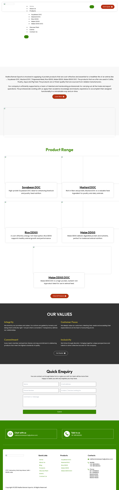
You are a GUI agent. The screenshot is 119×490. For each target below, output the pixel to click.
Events (32, 30)
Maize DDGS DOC (37, 24)
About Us (33, 9)
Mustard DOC (36, 17)
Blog (40, 465)
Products (33, 11)
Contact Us (33, 32)
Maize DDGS (35, 21)
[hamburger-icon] (92, 6)
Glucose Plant (34, 27)
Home (32, 6)
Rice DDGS (35, 19)
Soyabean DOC (36, 15)
